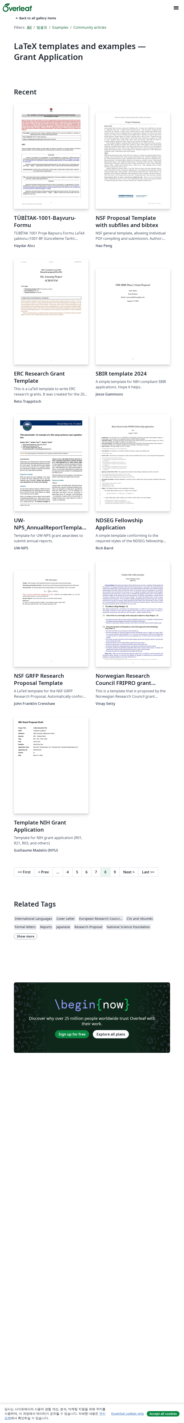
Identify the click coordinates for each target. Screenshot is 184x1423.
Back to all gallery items (35, 18)
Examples (60, 27)
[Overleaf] (17, 7)
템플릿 (42, 27)
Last (148, 872)
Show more (25, 936)
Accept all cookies (163, 1414)
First (24, 872)
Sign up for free (72, 1034)
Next (129, 872)
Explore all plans (110, 1034)
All (29, 27)
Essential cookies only (127, 1413)
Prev (43, 872)
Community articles (89, 27)
